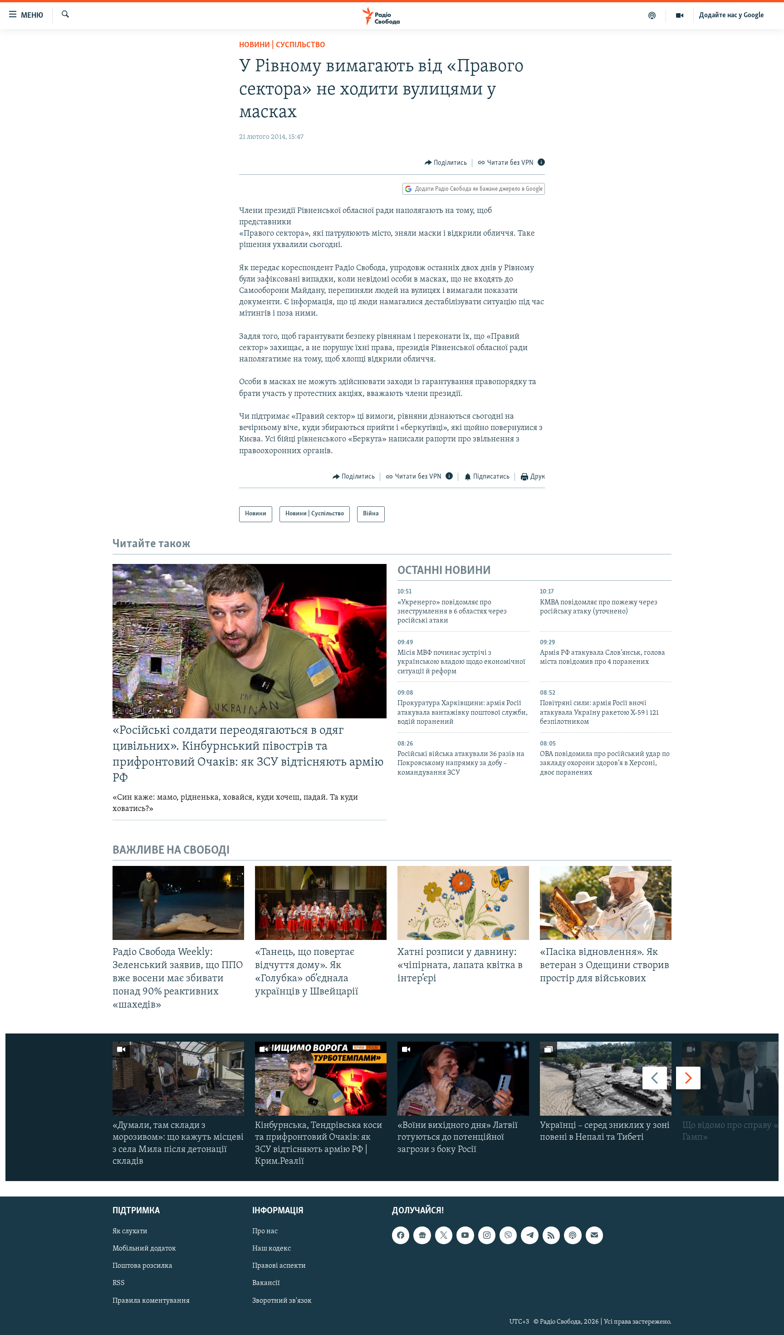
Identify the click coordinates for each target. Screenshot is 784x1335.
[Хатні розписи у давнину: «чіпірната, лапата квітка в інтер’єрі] (463, 903)
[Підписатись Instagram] (486, 1235)
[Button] (446, 163)
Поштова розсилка (142, 1266)
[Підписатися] (594, 1235)
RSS (119, 1283)
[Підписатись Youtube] (465, 1235)
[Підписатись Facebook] (400, 1235)
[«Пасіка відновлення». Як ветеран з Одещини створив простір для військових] (605, 903)
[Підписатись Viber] (508, 1235)
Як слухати (130, 1231)
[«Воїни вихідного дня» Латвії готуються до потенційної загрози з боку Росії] (463, 1079)
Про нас (265, 1231)
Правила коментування (151, 1301)
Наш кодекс (271, 1249)
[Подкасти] (652, 15)
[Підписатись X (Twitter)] (443, 1235)
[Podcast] (572, 1235)
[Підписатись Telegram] (529, 1235)
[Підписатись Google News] (422, 1235)
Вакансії (266, 1283)
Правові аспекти (279, 1266)
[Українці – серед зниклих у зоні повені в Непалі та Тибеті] (605, 1079)
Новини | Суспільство (282, 45)
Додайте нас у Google (731, 15)
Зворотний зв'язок (282, 1301)
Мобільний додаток (144, 1249)
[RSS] (551, 1235)
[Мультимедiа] (680, 15)
